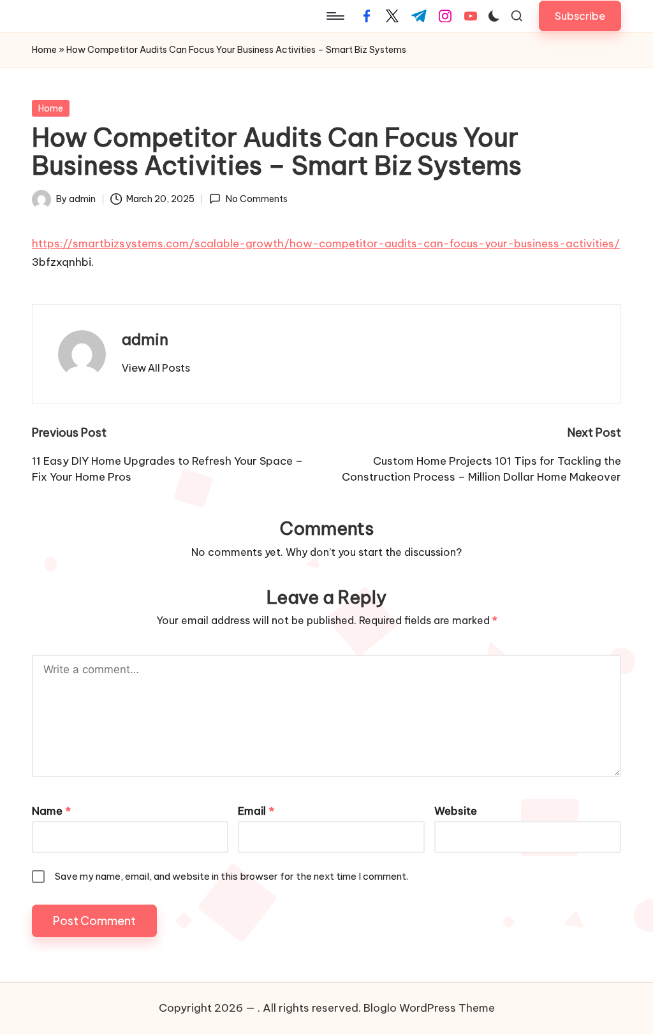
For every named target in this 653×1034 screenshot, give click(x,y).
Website (455, 811)
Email (256, 811)
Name (51, 811)
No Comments (256, 199)
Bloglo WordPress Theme (429, 1008)
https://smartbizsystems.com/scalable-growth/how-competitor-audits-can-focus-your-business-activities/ (326, 244)
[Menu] (334, 15)
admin (145, 339)
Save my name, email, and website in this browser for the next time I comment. (231, 876)
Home (44, 49)
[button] (580, 16)
